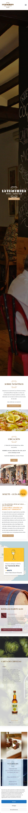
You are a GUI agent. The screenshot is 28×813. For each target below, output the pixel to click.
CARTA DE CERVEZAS (11, 661)
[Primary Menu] (26, 5)
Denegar (14, 805)
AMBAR (4, 666)
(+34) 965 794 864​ (19, 455)
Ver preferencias (14, 809)
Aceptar (14, 801)
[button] (3, 702)
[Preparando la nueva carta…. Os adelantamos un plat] (14, 745)
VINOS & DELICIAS (12, 614)
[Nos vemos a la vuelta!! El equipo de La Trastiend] (14, 772)
